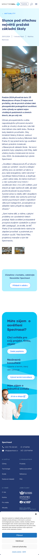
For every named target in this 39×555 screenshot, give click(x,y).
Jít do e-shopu (17, 396)
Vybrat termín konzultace (21, 377)
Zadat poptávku (17, 351)
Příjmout (19, 535)
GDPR (24, 552)
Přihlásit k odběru (20, 285)
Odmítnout (19, 541)
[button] (36, 514)
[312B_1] (20, 250)
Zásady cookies (16, 552)
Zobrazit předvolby (19, 547)
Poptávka (24, 4)
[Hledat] (31, 4)
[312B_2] (7, 250)
